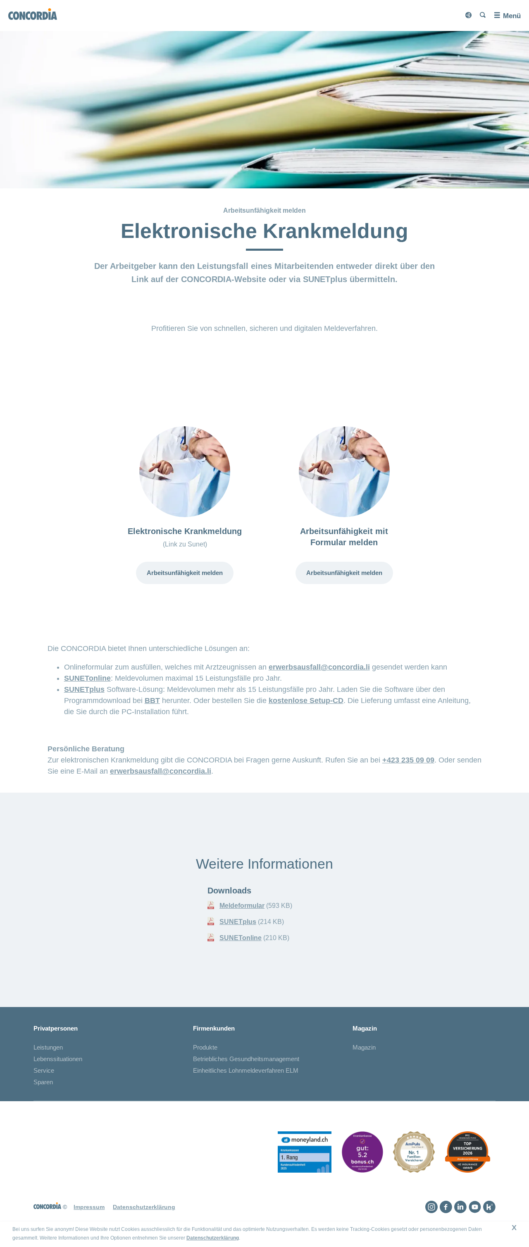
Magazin (364, 1047)
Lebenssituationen (57, 1058)
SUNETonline (87, 678)
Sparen (43, 1081)
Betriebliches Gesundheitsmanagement (246, 1058)
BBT (152, 700)
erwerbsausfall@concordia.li (319, 667)
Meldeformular (241, 905)
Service (43, 1070)
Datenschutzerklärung (212, 1238)
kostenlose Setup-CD (306, 700)
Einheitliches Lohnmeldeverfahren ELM (245, 1070)
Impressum (89, 1207)
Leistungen (48, 1047)
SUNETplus (84, 689)
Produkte (205, 1047)
